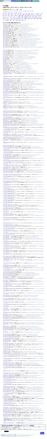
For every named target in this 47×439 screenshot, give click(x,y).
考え (9, 15)
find (3, 336)
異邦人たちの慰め (22, 419)
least (8, 73)
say (4, 89)
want (6, 169)
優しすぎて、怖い (40, 286)
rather (12, 135)
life (15, 400)
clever (11, 362)
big (7, 84)
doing (11, 86)
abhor (7, 119)
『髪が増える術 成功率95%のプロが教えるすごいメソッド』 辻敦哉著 (17, 425)
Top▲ (42, 433)
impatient (15, 257)
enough (6, 373)
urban (14, 400)
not (15, 78)
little (6, 266)
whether (4, 78)
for (18, 160)
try (3, 85)
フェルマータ (34, 328)
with (5, 86)
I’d (8, 165)
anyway (18, 304)
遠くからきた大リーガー (29, 42)
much (11, 257)
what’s (4, 83)
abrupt (12, 125)
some (6, 38)
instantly (9, 103)
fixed (14, 384)
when (4, 82)
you (3, 70)
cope (11, 253)
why (16, 184)
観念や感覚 (28, 14)
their (7, 158)
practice (10, 122)
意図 (12, 14)
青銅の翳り (21, 67)
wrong (4, 25)
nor (11, 259)
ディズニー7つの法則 (38, 158)
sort (4, 382)
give (9, 169)
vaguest (9, 343)
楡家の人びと (21, 31)
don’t (7, 160)
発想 (10, 20)
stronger (10, 398)
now (4, 129)
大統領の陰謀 (32, 83)
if (3, 158)
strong (6, 316)
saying (13, 230)
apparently (17, 353)
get (3, 63)
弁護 (28, 272)
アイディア (10, 12)
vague (7, 292)
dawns (10, 411)
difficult (11, 245)
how (10, 89)
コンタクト (31, 114)
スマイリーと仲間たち (21, 37)
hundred (22, 418)
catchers (13, 373)
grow (4, 316)
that (6, 30)
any (7, 206)
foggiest (10, 365)
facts (12, 322)
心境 (4, 18)
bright (5, 420)
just (8, 110)
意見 (6, 14)
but (12, 315)
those (5, 63)
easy (5, 398)
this (11, 82)
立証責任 (22, 145)
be (9, 115)
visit (12, 147)
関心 (32, 14)
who (12, 286)
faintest (8, 178)
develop (4, 370)
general (7, 304)
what (4, 26)
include (13, 127)
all (4, 407)
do (19, 89)
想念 (28, 18)
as (10, 353)
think (4, 97)
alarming (11, 112)
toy (3, 86)
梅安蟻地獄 (34, 235)
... (10, 315)
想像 (25, 18)
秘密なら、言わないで (33, 91)
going (11, 233)
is (17, 89)
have (4, 37)
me (8, 410)
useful (7, 114)
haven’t (4, 176)
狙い (22, 18)
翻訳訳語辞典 (36, 1)
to (12, 78)
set (7, 405)
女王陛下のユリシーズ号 (29, 120)
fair (6, 306)
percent (6, 422)
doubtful (7, 386)
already (16, 269)
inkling (10, 208)
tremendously (7, 142)
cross (9, 107)
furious (5, 397)
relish (6, 338)
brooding (13, 174)
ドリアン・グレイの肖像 (12, 136)
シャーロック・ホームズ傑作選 (35, 103)
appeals (10, 78)
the (3, 27)
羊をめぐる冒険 (7, 190)
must (4, 135)
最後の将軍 (23, 27)
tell (3, 115)
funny (12, 353)
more (13, 257)
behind (9, 422)
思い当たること (6, 17)
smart (6, 154)
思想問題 (26, 17)
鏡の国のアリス (26, 52)
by (8, 400)
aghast (4, 414)
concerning (7, 34)
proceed (12, 250)
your (4, 23)
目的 (16, 20)
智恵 (37, 18)
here (14, 233)
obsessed (13, 336)
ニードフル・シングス (28, 43)
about (17, 165)
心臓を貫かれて (29, 397)
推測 (17, 18)
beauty (15, 186)
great (4, 58)
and (9, 32)
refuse (4, 30)
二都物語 (41, 267)
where (4, 80)
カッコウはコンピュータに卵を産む (28, 38)
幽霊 (22, 32)
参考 (28, 15)
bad (3, 68)
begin (4, 376)
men (13, 398)
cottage (16, 147)
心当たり (7, 18)
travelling (10, 138)
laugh (4, 142)
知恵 (34, 18)
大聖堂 (31, 351)
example (5, 412)
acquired (6, 283)
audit (12, 278)
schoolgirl (14, 418)
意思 (9, 14)
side (19, 152)
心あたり (39, 17)
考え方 (16, 15)
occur (12, 103)
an (5, 26)
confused (5, 400)
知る (31, 18)
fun (10, 391)
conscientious (6, 418)
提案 (40, 18)
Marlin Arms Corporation (25, 435)
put (3, 122)
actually (20, 283)
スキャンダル (40, 176)
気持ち (37, 14)
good (4, 59)
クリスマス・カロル (37, 112)
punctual (10, 418)
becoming (9, 336)
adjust (4, 415)
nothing (6, 89)
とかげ (36, 167)
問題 (19, 20)
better (9, 335)
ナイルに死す (29, 334)
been (11, 174)
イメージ (15, 12)
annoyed (15, 135)
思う (11, 17)
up (7, 172)
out (14, 82)
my (6, 36)
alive (17, 418)
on (14, 152)
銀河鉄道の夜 (29, 314)
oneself (9, 239)
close (4, 373)
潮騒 (30, 106)
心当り (12, 18)
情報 (36, 17)
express (4, 67)
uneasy (8, 408)
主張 (33, 17)
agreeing (13, 241)
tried (9, 82)
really (4, 121)
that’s (4, 114)
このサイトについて (4, 434)
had (4, 167)
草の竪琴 (11, 128)
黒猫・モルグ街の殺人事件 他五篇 (14, 413)
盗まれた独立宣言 (7, 289)
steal (4, 28)
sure (6, 390)
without (4, 73)
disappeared (15, 217)
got (5, 269)
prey (7, 398)
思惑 (30, 17)
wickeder (17, 398)
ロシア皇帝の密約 (34, 172)
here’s (4, 36)
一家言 (15, 14)
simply (4, 119)
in (6, 123)
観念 (24, 14)
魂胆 (22, 15)
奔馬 (33, 375)
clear (9, 274)
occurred (11, 110)
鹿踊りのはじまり (30, 320)
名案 (13, 20)
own (8, 186)
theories (6, 32)
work (17, 283)
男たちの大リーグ (32, 154)
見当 (4, 15)
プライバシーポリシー (10, 434)
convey (12, 412)
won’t (8, 115)
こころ (31, 119)
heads (15, 150)
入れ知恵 (6, 20)
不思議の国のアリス (38, 95)
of (9, 86)
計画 (41, 14)
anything (9, 265)
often (11, 256)
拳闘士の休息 (27, 134)
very (5, 99)
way (12, 184)
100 (3, 422)
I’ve (3, 172)
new (8, 92)
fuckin (10, 181)
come (6, 172)
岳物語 (16, 61)
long (5, 174)
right (8, 67)
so (9, 245)
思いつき (34, 15)
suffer (8, 125)
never (7, 107)
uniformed (8, 267)
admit (6, 135)
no (5, 40)
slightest (8, 176)
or (14, 78)
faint (6, 334)
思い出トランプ (27, 44)
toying (6, 117)
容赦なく (20, 62)
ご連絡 (15, 434)
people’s (12, 150)
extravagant (11, 281)
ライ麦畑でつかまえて (25, 36)
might (4, 137)
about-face (15, 125)
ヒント (19, 12)
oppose (4, 31)
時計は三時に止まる (28, 376)
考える (12, 15)
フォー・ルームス (11, 90)
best (9, 412)
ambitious (6, 281)
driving (13, 228)
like (3, 33)
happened (14, 304)
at (17, 135)
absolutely (7, 286)
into (8, 122)
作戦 (25, 15)
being (7, 112)
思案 (19, 17)
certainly (4, 375)
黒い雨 (40, 125)
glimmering (8, 302)
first (7, 82)
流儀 (22, 20)
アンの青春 (32, 274)
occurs (7, 106)
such (6, 92)
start (4, 117)
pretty (8, 272)
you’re (15, 288)
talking (17, 288)
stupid (12, 89)
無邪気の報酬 (24, 33)
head (10, 123)
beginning (6, 403)
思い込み (39, 15)
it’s (3, 154)
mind (13, 107)
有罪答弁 (21, 25)
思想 (22, 17)
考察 (19, 15)
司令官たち (13, 366)
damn (9, 299)
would (5, 146)
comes (9, 420)
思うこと (15, 17)
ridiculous (10, 99)
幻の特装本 (28, 265)
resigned (7, 393)
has (10, 129)
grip (10, 384)
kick (6, 329)
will (4, 147)
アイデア (4, 12)
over (16, 174)
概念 (21, 14)
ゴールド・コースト (23, 51)
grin (3, 318)
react (11, 248)
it (16, 89)
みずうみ (22, 26)
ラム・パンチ (30, 296)
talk (12, 165)
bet (13, 206)
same (6, 85)
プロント (9, 350)
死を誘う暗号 (28, 295)
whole (5, 27)
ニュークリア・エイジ (29, 63)
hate (4, 310)
